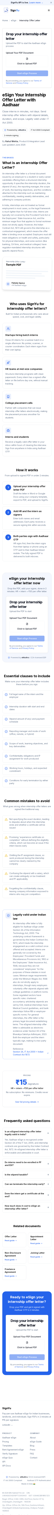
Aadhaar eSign (9, 1437)
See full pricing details (25, 1102)
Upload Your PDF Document (20, 53)
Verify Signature (10, 1453)
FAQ (32, 1453)
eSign (13, 20)
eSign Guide (36, 1441)
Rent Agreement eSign (13, 1449)
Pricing (5, 1441)
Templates (7, 1445)
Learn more (36, 2)
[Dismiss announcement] (51, 3)
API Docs (6, 1465)
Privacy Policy (22, 83)
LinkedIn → (7, 1425)
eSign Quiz (7, 1457)
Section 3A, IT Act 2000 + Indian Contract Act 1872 (28, 1053)
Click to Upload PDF (27, 63)
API (3, 1461)
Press (32, 1449)
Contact (33, 1457)
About (33, 1437)
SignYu (6, 1408)
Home (5, 20)
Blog (32, 1445)
